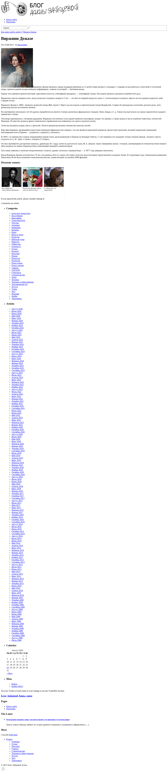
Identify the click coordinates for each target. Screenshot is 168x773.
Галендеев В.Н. (18, 220)
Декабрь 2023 (18, 366)
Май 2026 (16, 316)
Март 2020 (16, 441)
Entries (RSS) (17, 686)
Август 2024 (17, 354)
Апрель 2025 (17, 339)
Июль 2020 (16, 437)
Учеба (14, 289)
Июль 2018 (16, 479)
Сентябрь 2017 (18, 498)
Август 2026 (17, 309)
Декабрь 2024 (18, 344)
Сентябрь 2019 (18, 451)
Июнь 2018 (17, 482)
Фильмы (15, 294)
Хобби (14, 296)
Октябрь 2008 (18, 633)
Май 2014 (16, 543)
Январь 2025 (17, 342)
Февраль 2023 (18, 382)
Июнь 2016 (17, 529)
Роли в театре (18, 265)
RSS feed (13, 735)
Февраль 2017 (18, 510)
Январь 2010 (17, 598)
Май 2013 (16, 571)
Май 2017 (16, 505)
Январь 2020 (17, 446)
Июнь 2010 (17, 586)
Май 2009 (16, 616)
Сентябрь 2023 (18, 370)
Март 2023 (16, 380)
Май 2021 (16, 415)
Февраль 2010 (18, 595)
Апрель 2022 (17, 394)
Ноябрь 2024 (17, 347)
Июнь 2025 (17, 335)
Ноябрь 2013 (17, 557)
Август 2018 (17, 477)
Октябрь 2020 (18, 429)
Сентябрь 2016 (18, 522)
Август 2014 (17, 536)
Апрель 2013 (17, 574)
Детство (15, 223)
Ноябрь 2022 (17, 387)
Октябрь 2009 (18, 605)
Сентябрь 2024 (18, 351)
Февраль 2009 (18, 624)
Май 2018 (16, 484)
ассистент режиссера (21, 213)
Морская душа (18, 239)
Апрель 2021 (17, 418)
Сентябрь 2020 (18, 432)
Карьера (15, 230)
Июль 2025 (16, 332)
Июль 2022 (16, 392)
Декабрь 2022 (18, 384)
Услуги (15, 287)
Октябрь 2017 (18, 496)
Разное (15, 256)
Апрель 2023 (17, 377)
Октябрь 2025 (18, 328)
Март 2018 (16, 489)
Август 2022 (17, 389)
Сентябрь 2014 (18, 534)
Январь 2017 (17, 512)
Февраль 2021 (18, 422)
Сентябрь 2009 (18, 607)
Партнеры (10, 22)
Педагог (15, 251)
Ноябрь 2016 (17, 517)
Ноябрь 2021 (17, 403)
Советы (15, 268)
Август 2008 (17, 638)
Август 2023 (17, 373)
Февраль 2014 (18, 550)
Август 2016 (17, 524)
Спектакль (16, 272)
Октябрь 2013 (18, 560)
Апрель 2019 (17, 458)
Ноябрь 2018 (17, 470)
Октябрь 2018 (18, 472)
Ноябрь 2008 (17, 631)
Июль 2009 (16, 612)
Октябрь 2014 (18, 531)
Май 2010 (16, 588)
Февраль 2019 (18, 463)
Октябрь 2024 (18, 349)
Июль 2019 (16, 453)
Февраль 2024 (18, 361)
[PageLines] (3, 771)
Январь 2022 (17, 399)
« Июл (9, 673)
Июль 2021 (16, 411)
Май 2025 (16, 337)
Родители (16, 261)
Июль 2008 (16, 640)
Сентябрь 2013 (18, 562)
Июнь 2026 (17, 313)
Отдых (15, 249)
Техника (15, 280)
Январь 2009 (17, 626)
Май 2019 (16, 455)
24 (8, 667)
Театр (14, 277)
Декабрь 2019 (18, 448)
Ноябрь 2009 (17, 602)
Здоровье (16, 225)
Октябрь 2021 (18, 406)
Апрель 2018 (17, 486)
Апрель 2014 (17, 545)
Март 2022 (16, 396)
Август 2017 (17, 500)
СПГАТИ (16, 270)
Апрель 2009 (17, 619)
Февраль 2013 (18, 579)
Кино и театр (17, 235)
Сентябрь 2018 (18, 474)
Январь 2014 (17, 553)
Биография (22, 45)
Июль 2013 (16, 567)
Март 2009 (16, 621)
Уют (13, 291)
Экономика (17, 298)
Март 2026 (16, 318)
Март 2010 (16, 593)
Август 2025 (17, 330)
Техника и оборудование (23, 282)
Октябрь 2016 (18, 519)
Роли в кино (17, 263)
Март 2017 (16, 508)
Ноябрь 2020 (17, 427)
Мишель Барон (29, 32)
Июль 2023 (16, 375)
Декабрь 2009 (18, 600)
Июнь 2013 (17, 569)
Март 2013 (16, 576)
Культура (16, 237)
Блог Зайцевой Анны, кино (16, 695)
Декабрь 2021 (18, 401)
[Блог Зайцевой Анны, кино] (40, 15)
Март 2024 (16, 358)
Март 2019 (16, 460)
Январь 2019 (17, 465)
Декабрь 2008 (18, 628)
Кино (14, 232)
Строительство (18, 275)
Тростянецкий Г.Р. (20, 284)
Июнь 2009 (17, 614)
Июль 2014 (16, 538)
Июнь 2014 (17, 541)
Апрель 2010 (17, 590)
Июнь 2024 (17, 356)
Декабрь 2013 (18, 555)
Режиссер (16, 258)
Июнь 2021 (17, 413)
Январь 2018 (17, 491)
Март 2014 (16, 548)
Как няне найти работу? (12, 32)
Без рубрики (17, 216)
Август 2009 (17, 609)
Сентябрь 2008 (18, 635)
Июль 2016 (16, 527)
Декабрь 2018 (18, 467)
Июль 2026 (16, 311)
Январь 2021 (17, 425)
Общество (16, 244)
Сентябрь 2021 (18, 408)
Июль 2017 (16, 503)
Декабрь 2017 (18, 493)
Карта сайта (11, 19)
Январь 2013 (17, 581)
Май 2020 (16, 439)
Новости (15, 242)
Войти (14, 684)
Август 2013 (17, 564)
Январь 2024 (17, 363)
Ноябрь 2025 (17, 325)
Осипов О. (16, 246)
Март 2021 (16, 420)
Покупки (16, 253)
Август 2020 (17, 434)
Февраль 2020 (18, 444)
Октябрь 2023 (18, 368)
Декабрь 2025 (18, 323)
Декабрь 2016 (18, 515)
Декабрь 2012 (18, 583)
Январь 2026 (17, 321)
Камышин (16, 227)
